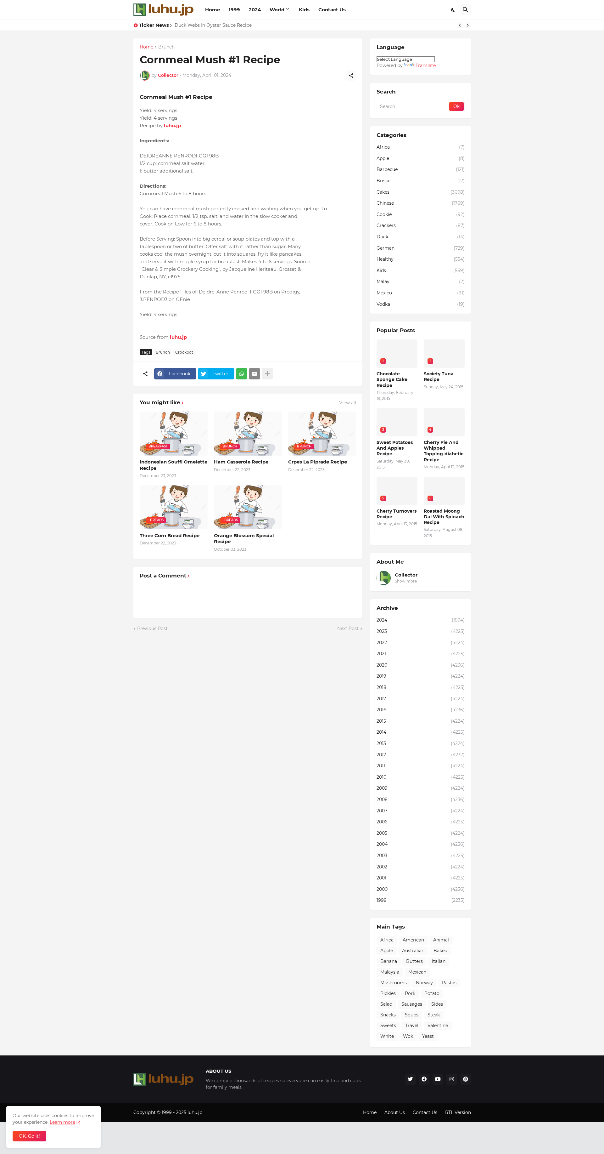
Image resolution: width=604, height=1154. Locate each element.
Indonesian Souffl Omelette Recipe (173, 465)
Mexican (417, 972)
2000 (421, 889)
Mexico (421, 293)
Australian (413, 950)
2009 (421, 788)
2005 (421, 833)
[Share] (351, 76)
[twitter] (410, 1079)
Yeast (428, 1036)
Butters (414, 961)
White (387, 1036)
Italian (438, 961)
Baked (440, 950)
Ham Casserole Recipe (241, 462)
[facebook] (424, 1079)
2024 (255, 10)
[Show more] (267, 373)
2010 (421, 777)
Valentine (438, 1025)
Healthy (421, 259)
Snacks (388, 1015)
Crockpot (184, 352)
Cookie (421, 214)
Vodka (421, 304)
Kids (304, 10)
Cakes (421, 192)
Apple (421, 158)
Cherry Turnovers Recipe (397, 514)
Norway (424, 983)
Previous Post (152, 628)
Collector (406, 575)
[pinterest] (465, 1079)
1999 (234, 10)
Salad (386, 1004)
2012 (421, 755)
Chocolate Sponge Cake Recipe (392, 379)
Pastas (449, 983)
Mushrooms (393, 983)
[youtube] (438, 1079)
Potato (431, 993)
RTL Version (458, 1112)
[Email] (254, 373)
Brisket (421, 181)
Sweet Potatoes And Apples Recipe (395, 448)
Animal (441, 940)
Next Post (348, 628)
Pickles (388, 993)
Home (212, 10)
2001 (421, 878)
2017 (421, 699)
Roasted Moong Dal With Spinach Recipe (444, 516)
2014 (421, 732)
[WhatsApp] (241, 373)
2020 (421, 665)
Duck (421, 237)
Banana (388, 961)
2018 (421, 687)
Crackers (421, 225)
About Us (394, 1112)
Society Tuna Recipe (439, 376)
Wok (408, 1036)
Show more (406, 581)
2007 (421, 811)
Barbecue (421, 169)
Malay (421, 281)
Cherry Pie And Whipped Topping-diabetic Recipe (443, 451)
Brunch (166, 47)
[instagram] (451, 1079)
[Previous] (460, 25)
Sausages (411, 1004)
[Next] (468, 25)
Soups (411, 1015)
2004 (421, 844)
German (421, 248)
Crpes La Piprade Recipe (317, 462)
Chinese (421, 203)
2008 (421, 799)
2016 (421, 710)
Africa (421, 147)
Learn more (62, 1122)
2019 (421, 676)
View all (347, 403)
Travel (411, 1025)
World (277, 10)
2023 (421, 631)
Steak (434, 1015)
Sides (437, 1004)
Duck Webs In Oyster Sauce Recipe (213, 25)
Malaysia (389, 972)
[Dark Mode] (453, 9)
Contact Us (332, 10)
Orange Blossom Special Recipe (244, 538)
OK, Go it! (29, 1136)
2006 (421, 822)
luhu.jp (194, 1112)
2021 (421, 654)
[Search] (465, 9)
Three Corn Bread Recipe (169, 535)
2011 (421, 766)
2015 (421, 721)
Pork (410, 993)
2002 (421, 867)
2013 (421, 743)
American (413, 940)
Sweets (388, 1025)
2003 (421, 855)
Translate (426, 65)
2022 (421, 642)
